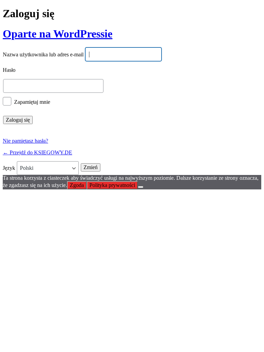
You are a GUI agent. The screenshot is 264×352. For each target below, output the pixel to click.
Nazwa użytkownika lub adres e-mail (43, 55)
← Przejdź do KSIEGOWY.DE (37, 152)
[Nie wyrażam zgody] (140, 187)
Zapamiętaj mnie (32, 101)
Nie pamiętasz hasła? (25, 141)
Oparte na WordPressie (57, 34)
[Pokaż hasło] (241, 86)
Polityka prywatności (112, 185)
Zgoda (77, 185)
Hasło (9, 70)
